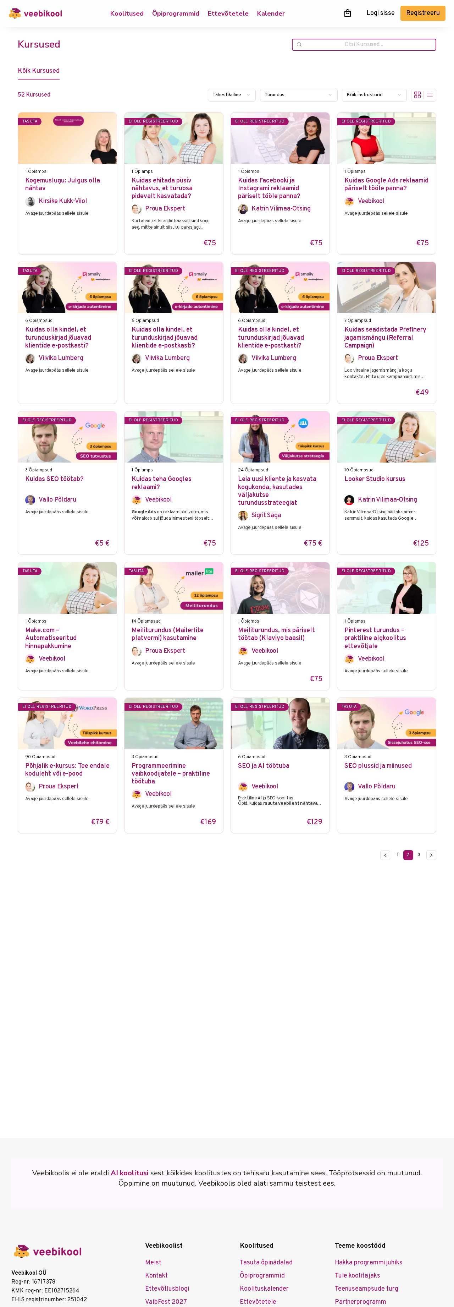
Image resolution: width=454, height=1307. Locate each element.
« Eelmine (385, 855)
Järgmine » (431, 855)
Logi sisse (380, 13)
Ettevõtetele (228, 13)
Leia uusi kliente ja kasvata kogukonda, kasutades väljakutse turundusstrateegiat (277, 491)
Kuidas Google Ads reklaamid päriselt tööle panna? (386, 185)
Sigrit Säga (266, 516)
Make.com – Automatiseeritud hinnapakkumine (51, 639)
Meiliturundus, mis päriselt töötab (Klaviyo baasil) (276, 634)
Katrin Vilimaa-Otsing (281, 209)
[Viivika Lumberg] (30, 358)
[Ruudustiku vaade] (417, 95)
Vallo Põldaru (57, 500)
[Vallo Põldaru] (30, 500)
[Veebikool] (349, 202)
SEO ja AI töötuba (263, 766)
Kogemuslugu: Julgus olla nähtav (62, 185)
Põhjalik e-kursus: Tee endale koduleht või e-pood (67, 770)
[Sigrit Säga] (243, 516)
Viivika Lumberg (61, 358)
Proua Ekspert (165, 209)
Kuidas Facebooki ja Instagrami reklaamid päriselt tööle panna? (269, 189)
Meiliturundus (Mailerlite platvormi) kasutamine (168, 634)
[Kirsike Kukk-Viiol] (30, 202)
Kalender (271, 13)
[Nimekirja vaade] (430, 95)
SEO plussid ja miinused (378, 766)
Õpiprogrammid (175, 13)
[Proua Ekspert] (137, 209)
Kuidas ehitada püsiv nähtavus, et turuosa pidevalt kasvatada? (162, 189)
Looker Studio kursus (374, 479)
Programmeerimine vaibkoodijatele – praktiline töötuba (171, 774)
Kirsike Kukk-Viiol (63, 201)
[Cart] (347, 13)
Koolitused (127, 13)
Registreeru (423, 13)
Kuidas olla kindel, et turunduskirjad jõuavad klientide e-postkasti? (58, 338)
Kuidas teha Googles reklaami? (162, 483)
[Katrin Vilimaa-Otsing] (243, 209)
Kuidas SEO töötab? (54, 479)
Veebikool (371, 201)
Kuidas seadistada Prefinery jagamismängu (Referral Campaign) (385, 338)
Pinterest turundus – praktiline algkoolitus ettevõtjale (375, 639)
